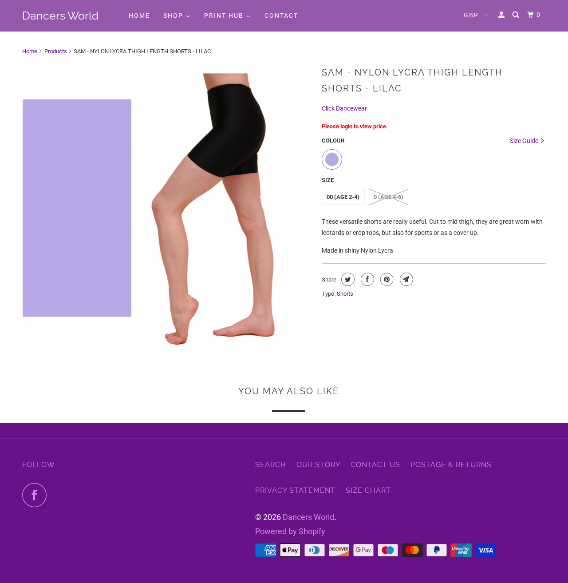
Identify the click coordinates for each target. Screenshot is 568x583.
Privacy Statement (295, 490)
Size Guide (525, 140)
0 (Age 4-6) (388, 197)
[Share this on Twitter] (347, 279)
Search (270, 464)
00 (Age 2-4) (343, 197)
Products (55, 51)
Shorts (345, 293)
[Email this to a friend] (405, 279)
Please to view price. (355, 126)
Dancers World (60, 15)
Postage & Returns (451, 464)
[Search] (517, 15)
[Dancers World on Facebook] (36, 495)
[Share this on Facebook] (366, 279)
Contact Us (375, 464)
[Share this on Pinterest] (386, 279)
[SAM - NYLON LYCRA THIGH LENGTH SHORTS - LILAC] (167, 208)
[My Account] (503, 15)
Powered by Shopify (290, 531)
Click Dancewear (344, 108)
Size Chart (368, 490)
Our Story (318, 464)
